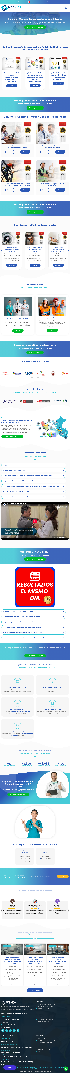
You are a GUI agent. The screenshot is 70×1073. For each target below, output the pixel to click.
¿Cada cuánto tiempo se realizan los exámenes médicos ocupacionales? (35, 960)
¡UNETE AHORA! (5, 1016)
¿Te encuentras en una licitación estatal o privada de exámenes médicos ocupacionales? (12, 77)
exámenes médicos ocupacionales (20, 711)
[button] (66, 8)
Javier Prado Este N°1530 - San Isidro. (10, 1052)
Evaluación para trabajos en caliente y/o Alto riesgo (57, 249)
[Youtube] (10, 1030)
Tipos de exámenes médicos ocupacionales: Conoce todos (57, 960)
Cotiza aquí (11, 85)
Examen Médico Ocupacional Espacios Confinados (34, 249)
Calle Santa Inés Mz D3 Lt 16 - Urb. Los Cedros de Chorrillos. (16, 1057)
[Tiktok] (18, 1030)
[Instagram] (6, 1030)
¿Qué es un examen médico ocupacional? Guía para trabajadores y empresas (12, 960)
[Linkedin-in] (14, 1030)
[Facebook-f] (2, 1030)
